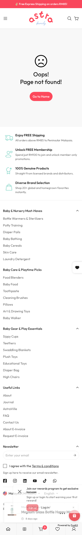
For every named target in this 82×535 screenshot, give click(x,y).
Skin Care (10, 252)
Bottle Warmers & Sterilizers (23, 218)
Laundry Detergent (16, 259)
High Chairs (11, 377)
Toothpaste (11, 291)
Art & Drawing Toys (16, 311)
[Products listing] (24, 529)
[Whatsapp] (55, 481)
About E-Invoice (14, 429)
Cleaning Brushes (15, 298)
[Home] (8, 529)
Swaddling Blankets (17, 350)
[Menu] (5, 18)
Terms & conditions (45, 466)
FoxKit (74, 525)
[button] (69, 18)
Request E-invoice (15, 436)
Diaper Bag (11, 370)
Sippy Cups (10, 336)
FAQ (6, 416)
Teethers (9, 343)
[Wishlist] (57, 529)
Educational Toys (15, 363)
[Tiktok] (45, 481)
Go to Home (41, 96)
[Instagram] (15, 481)
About (7, 395)
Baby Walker (12, 318)
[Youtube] (35, 481)
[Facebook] (5, 481)
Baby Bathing (12, 239)
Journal (8, 402)
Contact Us (11, 422)
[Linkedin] (25, 481)
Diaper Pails (11, 232)
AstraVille (10, 409)
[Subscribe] (74, 455)
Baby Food (10, 284)
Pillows (8, 304)
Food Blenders (13, 277)
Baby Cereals (12, 245)
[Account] (73, 529)
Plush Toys (10, 357)
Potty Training (12, 225)
